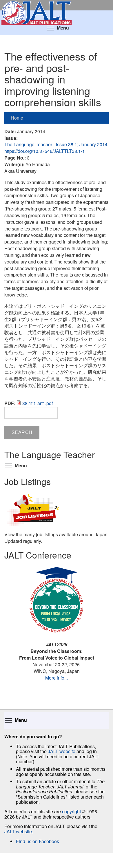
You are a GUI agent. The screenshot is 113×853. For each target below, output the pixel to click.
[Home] (56, 5)
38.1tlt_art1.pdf (37, 403)
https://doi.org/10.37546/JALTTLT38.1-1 (44, 151)
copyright (71, 811)
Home (17, 117)
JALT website (61, 751)
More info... (56, 677)
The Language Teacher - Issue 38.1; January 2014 (55, 144)
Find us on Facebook (37, 841)
